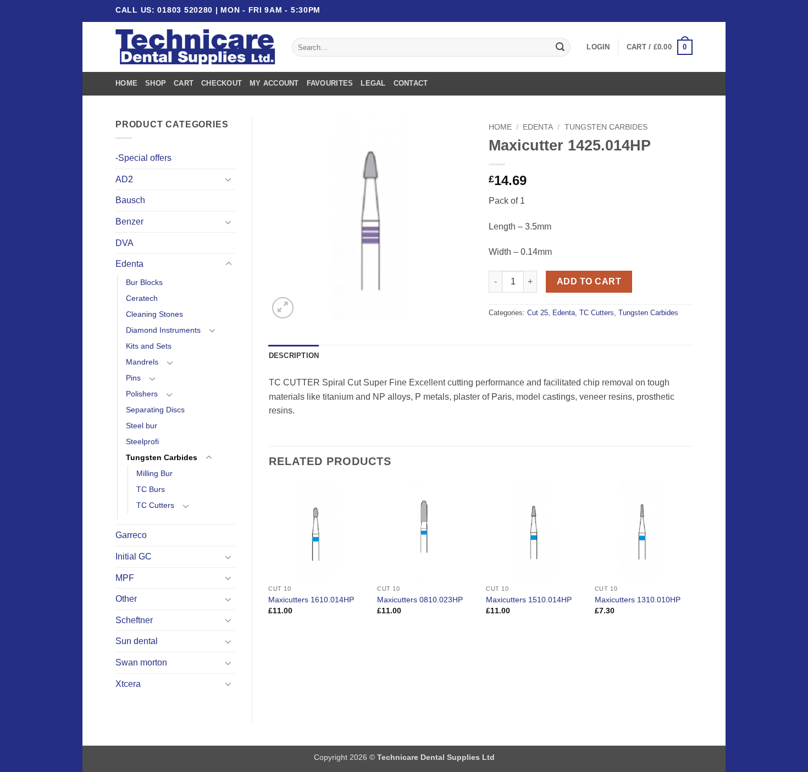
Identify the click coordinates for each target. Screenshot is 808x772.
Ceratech (142, 298)
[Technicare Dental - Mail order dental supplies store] (195, 47)
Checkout (221, 83)
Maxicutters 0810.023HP (420, 599)
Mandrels (142, 361)
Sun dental (136, 641)
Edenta (129, 263)
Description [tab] (294, 355)
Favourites (330, 83)
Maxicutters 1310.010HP (637, 599)
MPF (124, 578)
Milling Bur (154, 473)
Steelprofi (142, 441)
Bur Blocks (144, 282)
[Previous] (269, 557)
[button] (598, 47)
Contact (411, 83)
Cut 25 (537, 313)
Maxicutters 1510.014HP (529, 599)
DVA (124, 243)
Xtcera (128, 684)
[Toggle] (228, 179)
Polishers (142, 393)
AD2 (124, 179)
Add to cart (589, 281)
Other (126, 598)
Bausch (130, 200)
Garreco (131, 535)
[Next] (692, 557)
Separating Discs (155, 409)
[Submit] (560, 47)
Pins (133, 377)
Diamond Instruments (163, 330)
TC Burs (150, 489)
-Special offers (143, 158)
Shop (155, 83)
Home (126, 83)
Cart (183, 83)
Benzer (129, 221)
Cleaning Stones (154, 314)
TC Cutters (155, 505)
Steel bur (141, 425)
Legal (373, 83)
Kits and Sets (148, 346)
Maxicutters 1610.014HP (311, 599)
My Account (274, 83)
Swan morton (141, 662)
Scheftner (134, 620)
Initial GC (133, 556)
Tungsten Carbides (161, 457)
